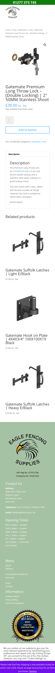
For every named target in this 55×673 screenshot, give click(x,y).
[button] (45, 44)
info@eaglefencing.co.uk (23, 512)
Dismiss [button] (33, 671)
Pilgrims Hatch (12, 495)
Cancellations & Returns (17, 574)
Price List (10, 577)
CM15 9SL (10, 501)
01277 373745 (23, 507)
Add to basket (27, 130)
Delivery (9, 568)
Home (8, 30)
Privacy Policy (12, 599)
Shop (14, 30)
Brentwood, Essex (14, 498)
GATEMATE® (19, 171)
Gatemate (22, 30)
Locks (30, 30)
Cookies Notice (12, 596)
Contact (9, 586)
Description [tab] (14, 154)
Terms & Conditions (15, 603)
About (8, 565)
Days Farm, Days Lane (16, 491)
